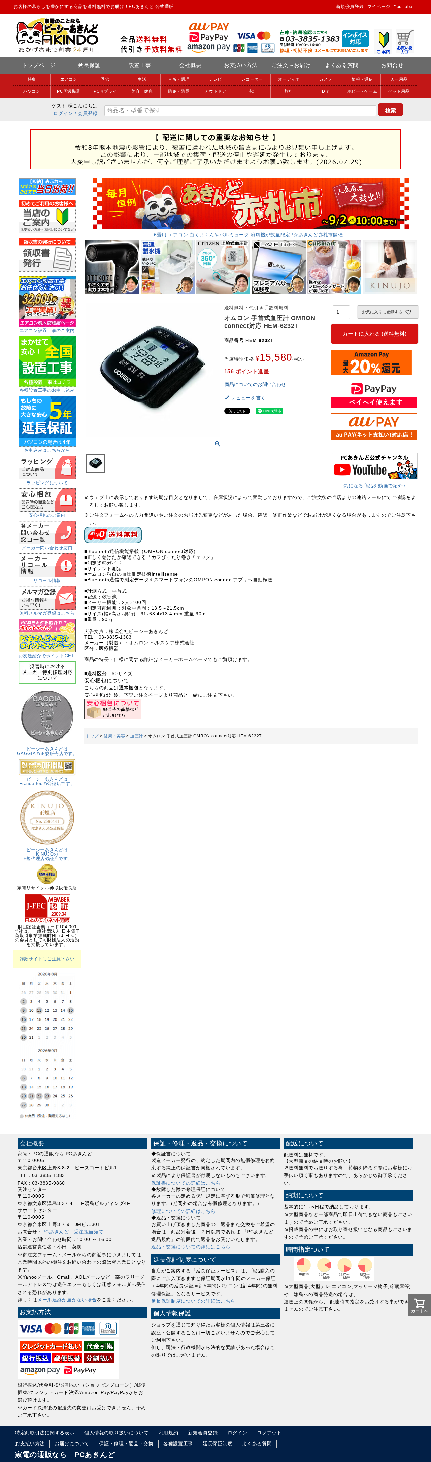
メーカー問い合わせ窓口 (47, 547)
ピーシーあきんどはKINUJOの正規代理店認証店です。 (47, 854)
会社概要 (190, 65)
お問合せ (392, 65)
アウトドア (215, 91)
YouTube (403, 6)
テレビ (215, 79)
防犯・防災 (179, 91)
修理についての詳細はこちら (183, 1211)
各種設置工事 (178, 1443)
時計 (252, 91)
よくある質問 (342, 65)
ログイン (63, 113)
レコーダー (252, 79)
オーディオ (289, 79)
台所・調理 (179, 79)
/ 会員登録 (86, 113)
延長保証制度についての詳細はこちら (193, 1301)
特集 (32, 79)
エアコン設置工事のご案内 (47, 330)
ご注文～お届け (291, 65)
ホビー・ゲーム (362, 91)
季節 (105, 79)
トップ (92, 736)
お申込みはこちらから (47, 450)
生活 (142, 79)
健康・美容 (114, 736)
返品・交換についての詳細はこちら (190, 1246)
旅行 (289, 91)
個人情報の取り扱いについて (116, 1432)
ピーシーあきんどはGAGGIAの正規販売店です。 (47, 751)
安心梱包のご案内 (47, 515)
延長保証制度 (217, 1443)
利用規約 (168, 1432)
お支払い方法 (241, 65)
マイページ (379, 6)
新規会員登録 (350, 6)
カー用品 (399, 79)
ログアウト (269, 1432)
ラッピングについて (47, 482)
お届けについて (72, 1443)
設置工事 (140, 65)
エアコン (68, 79)
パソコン (31, 91)
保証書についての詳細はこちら (186, 1183)
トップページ (39, 65)
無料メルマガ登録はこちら (47, 613)
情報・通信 (362, 79)
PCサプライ (105, 91)
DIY (325, 91)
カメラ (325, 79)
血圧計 (136, 736)
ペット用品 (399, 91)
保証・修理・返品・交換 (126, 1443)
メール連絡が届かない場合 (67, 1299)
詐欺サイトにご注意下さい (47, 958)
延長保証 (89, 65)
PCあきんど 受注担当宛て (73, 1231)
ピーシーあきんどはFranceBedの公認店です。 (47, 781)
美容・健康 (142, 91)
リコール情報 (47, 580)
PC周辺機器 (68, 91)
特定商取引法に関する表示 (44, 1432)
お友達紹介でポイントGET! (47, 655)
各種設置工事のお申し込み (47, 390)
